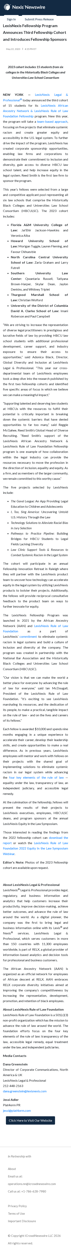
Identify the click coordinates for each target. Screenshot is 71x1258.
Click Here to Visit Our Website (30, 1120)
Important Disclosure (22, 1221)
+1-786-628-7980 (33, 1191)
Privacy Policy (17, 1206)
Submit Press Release (39, 19)
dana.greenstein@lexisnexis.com (25, 1091)
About (12, 1169)
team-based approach (52, 121)
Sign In (11, 19)
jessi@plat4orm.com (17, 1110)
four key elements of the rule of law (36, 777)
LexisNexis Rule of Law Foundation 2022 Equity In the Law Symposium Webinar (35, 848)
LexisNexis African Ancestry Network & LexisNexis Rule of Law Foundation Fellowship (35, 111)
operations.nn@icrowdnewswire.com (32, 1184)
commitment (28, 636)
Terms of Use (16, 1213)
